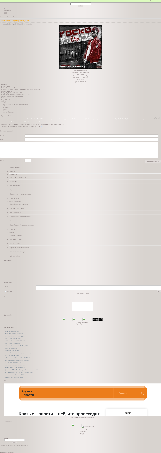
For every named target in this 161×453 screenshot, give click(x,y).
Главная (2, 17)
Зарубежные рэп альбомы (18, 17)
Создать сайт (154, 1)
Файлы (7, 17)
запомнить (9, 291)
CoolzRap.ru (9, 445)
